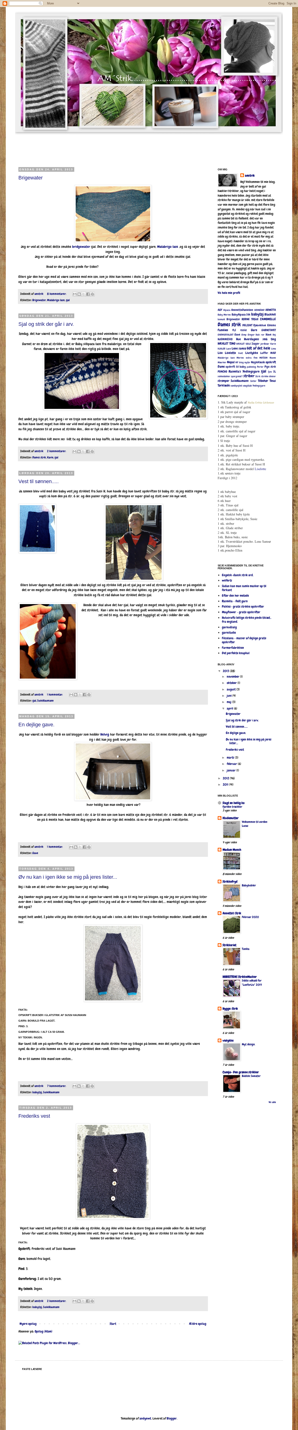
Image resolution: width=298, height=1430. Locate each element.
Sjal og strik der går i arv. (46, 324)
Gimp (244, 334)
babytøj (37, 1092)
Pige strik (270, 367)
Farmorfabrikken (233, 648)
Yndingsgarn (259, 385)
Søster (253, 381)
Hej (274, 334)
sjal (68, 300)
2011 (226, 784)
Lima (273, 348)
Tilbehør (263, 381)
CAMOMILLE (268, 319)
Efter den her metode (235, 595)
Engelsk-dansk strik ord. (238, 575)
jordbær (265, 343)
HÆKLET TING (226, 343)
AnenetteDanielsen (242, 310)
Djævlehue (259, 325)
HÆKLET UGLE (243, 343)
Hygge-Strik (230, 1008)
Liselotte (230, 353)
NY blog (239, 362)
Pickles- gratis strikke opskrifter (243, 606)
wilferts (227, 580)
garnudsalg (229, 627)
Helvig (104, 734)
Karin (50, 457)
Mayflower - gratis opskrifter (241, 612)
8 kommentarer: (57, 294)
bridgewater (81, 246)
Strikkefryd (230, 881)
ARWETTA (270, 310)
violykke (228, 1040)
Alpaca (226, 310)
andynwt (145, 1418)
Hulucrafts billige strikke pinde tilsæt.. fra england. (246, 620)
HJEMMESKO (225, 339)
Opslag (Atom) (43, 1331)
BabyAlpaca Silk (241, 314)
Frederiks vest (34, 1116)
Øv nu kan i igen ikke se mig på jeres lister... (67, 877)
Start (113, 1324)
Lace (228, 348)
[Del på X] (83, 294)
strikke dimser (268, 376)
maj (229, 702)
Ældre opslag (197, 1324)
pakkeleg (251, 366)
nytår (247, 362)
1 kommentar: (55, 694)
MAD (273, 353)
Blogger (172, 1418)
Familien (223, 330)
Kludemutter (231, 818)
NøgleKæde (258, 362)
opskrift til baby (236, 367)
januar (231, 770)
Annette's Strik (232, 913)
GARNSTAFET (268, 330)
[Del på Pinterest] (92, 294)
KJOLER (221, 348)
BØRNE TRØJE (250, 319)
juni (229, 695)
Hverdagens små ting (260, 339)
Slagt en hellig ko (233, 803)
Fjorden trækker (232, 807)
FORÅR (243, 330)
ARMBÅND (259, 310)
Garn (254, 330)
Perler (260, 366)
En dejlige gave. (36, 724)
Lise (220, 353)
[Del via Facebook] (88, 294)
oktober (232, 683)
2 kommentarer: (57, 451)
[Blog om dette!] (79, 294)
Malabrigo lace (167, 246)
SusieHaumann (45, 701)
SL (274, 371)
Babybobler (249, 885)
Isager (255, 344)
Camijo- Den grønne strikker (241, 1072)
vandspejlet (236, 385)
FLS (234, 330)
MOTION (263, 357)
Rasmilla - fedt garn (235, 601)
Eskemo (271, 325)
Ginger (251, 334)
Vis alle (272, 1102)
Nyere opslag (28, 1324)
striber (249, 375)
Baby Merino (224, 314)
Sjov (270, 371)
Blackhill (270, 314)
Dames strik (39, 457)
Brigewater (30, 178)
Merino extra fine (247, 357)
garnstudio (229, 632)
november (233, 676)
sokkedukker (224, 376)
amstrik (250, 175)
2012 (226, 778)
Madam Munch (232, 850)
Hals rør (260, 334)
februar (232, 764)
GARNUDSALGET (225, 334)
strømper (223, 381)
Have (268, 334)
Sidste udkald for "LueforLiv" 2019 (252, 982)
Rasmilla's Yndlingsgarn (244, 371)
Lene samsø (239, 348)
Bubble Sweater (251, 1076)
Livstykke (251, 353)
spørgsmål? (237, 376)
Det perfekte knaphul (236, 653)
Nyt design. (248, 1044)
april (230, 708)
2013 (226, 671)
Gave (35, 853)
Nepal (231, 362)
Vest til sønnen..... (38, 481)
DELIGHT (247, 325)
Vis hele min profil (229, 293)
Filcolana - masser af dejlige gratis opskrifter (244, 640)
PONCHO (222, 371)
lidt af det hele (258, 348)
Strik (257, 376)
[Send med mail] (74, 294)
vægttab (247, 385)
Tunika (245, 949)
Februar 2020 (250, 917)
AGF (220, 310)
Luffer (264, 353)
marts (231, 757)
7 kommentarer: (57, 1086)
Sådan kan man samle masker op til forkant (244, 588)
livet (240, 353)
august (231, 689)
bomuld (221, 319)
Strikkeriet (229, 945)
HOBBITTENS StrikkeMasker (240, 977)
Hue (238, 339)
